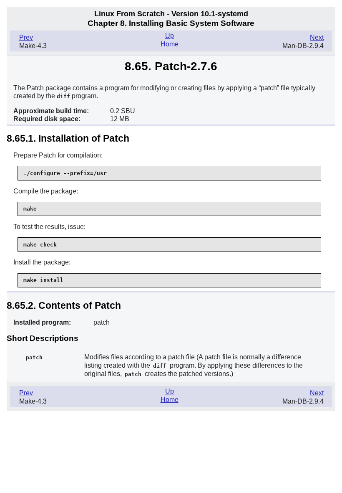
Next (317, 37)
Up (169, 35)
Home (170, 44)
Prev (26, 37)
